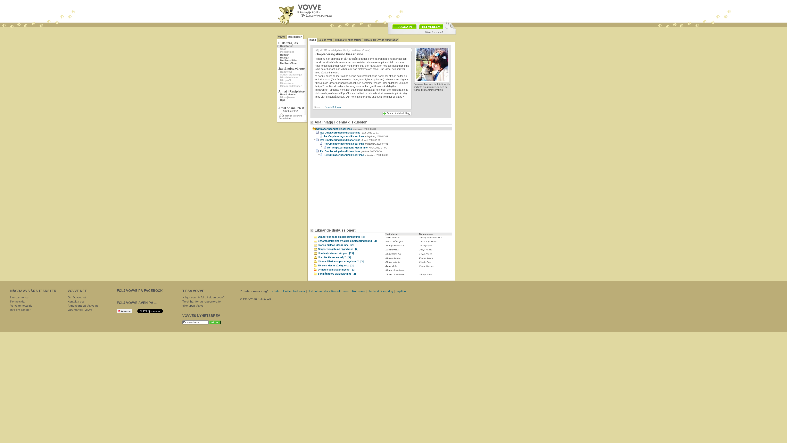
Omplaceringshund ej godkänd (338, 249)
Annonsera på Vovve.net (83, 305)
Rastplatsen (295, 36)
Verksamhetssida (21, 305)
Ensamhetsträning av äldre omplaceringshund (347, 241)
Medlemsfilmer (289, 63)
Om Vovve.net (77, 297)
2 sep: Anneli (425, 250)
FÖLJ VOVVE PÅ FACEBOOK (140, 290)
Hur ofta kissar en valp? (334, 257)
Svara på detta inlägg (398, 113)
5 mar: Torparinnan (428, 241)
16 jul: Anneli (425, 254)
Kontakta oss (76, 301)
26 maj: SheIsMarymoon (430, 237)
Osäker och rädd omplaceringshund (341, 236)
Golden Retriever (294, 291)
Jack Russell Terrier (337, 291)
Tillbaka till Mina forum (348, 40)
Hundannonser (20, 297)
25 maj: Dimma (426, 258)
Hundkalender (288, 94)
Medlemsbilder (288, 60)
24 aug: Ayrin (425, 245)
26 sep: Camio (426, 274)
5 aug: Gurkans (426, 266)
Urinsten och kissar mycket (336, 269)
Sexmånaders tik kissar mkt (337, 273)
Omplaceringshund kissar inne (346, 129)
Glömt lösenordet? (434, 32)
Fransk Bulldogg (333, 107)
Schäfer (276, 291)
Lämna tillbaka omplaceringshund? (341, 261)
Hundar (284, 54)
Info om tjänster (20, 309)
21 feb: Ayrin (425, 262)
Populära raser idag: (254, 291)
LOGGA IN (405, 27)
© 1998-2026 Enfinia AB (255, 299)
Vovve (281, 36)
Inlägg (312, 40)
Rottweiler (358, 291)
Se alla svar (325, 40)
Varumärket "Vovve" (80, 309)
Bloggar (284, 57)
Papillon (401, 291)
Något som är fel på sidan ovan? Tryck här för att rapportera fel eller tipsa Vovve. (203, 301)
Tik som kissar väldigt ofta (336, 265)
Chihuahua (315, 291)
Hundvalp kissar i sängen (336, 253)
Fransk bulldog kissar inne (336, 245)
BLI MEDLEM (431, 27)
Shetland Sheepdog (380, 291)
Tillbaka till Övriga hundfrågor (381, 40)
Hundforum (286, 46)
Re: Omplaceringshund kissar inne (349, 132)
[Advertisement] (417, 11)
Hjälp (283, 100)
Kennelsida (17, 301)
